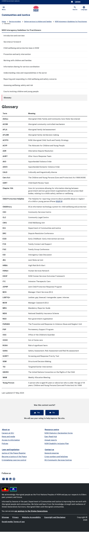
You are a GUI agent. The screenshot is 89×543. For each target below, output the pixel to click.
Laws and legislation (10, 450)
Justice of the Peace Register (14, 453)
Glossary (7, 98)
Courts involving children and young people (21, 91)
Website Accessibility (31, 517)
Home (4, 21)
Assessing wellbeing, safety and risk (18, 85)
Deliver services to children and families (38, 21)
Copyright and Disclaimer (55, 517)
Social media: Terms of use (13, 522)
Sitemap (5, 517)
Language (84, 8)
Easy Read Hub (50, 437)
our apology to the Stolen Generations (31, 511)
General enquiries (51, 453)
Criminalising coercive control (14, 460)
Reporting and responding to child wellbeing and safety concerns (30, 79)
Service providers (15, 21)
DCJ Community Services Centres (58, 460)
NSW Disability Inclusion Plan (56, 444)
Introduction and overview (14, 36)
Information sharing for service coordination (21, 67)
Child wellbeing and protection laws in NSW (21, 48)
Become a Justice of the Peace (14, 457)
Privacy (15, 517)
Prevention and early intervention (17, 54)
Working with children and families (17, 60)
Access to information (11, 440)
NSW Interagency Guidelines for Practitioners (71, 21)
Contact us (49, 450)
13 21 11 (59, 201)
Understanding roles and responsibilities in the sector (25, 73)
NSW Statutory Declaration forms (58, 433)
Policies (5, 444)
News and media (8, 437)
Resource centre (52, 430)
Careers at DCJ (8, 433)
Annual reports (50, 440)
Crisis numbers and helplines (56, 457)
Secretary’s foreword (12, 42)
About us (6, 430)
